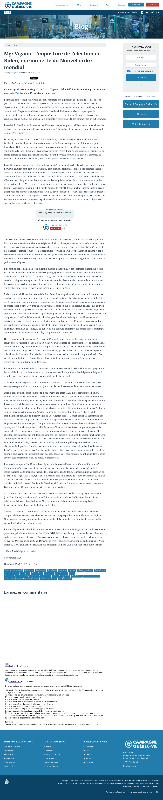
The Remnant (22, 93)
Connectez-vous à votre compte (140, 792)
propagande (25, 573)
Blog (79, 5)
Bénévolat (8, 754)
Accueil (8, 45)
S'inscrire (141, 114)
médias (80, 570)
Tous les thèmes (51, 766)
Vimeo (88, 758)
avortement (49, 573)
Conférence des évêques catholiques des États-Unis (23, 576)
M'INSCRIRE (136, 4)
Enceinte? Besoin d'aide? (127, 12)
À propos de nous (61, 5)
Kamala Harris (37, 573)
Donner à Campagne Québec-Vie (141, 104)
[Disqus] (55, 628)
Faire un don (9, 766)
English (7, 12)
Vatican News (58, 576)
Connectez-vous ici (150, 96)
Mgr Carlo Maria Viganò (13, 570)
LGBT (67, 576)
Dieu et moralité (51, 762)
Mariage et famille (52, 754)
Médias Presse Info (34, 83)
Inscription (8, 750)
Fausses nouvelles (11, 573)
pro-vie (68, 212)
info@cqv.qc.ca (129, 766)
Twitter (89, 754)
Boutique (121, 5)
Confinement (40, 570)
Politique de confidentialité (115, 792)
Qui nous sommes (12, 746)
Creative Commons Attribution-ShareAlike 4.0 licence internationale (115, 783)
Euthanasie (48, 750)
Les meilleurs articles (48, 579)
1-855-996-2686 (130, 762)
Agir (107, 5)
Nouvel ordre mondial (91, 576)
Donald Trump (100, 570)
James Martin (10, 579)
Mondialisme (76, 576)
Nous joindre (9, 762)
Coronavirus (29, 570)
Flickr (88, 750)
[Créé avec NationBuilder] (6, 781)
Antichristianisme (65, 579)
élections (72, 570)
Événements (9, 758)
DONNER (152, 4)
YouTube (89, 762)
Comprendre (94, 5)
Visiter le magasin (141, 124)
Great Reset (52, 570)
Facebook (90, 746)
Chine (72, 573)
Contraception (50, 758)
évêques (47, 576)
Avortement (49, 746)
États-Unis (62, 570)
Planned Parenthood (24, 579)
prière (36, 579)
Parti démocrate (61, 573)
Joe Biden (88, 570)
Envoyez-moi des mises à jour (142, 71)
